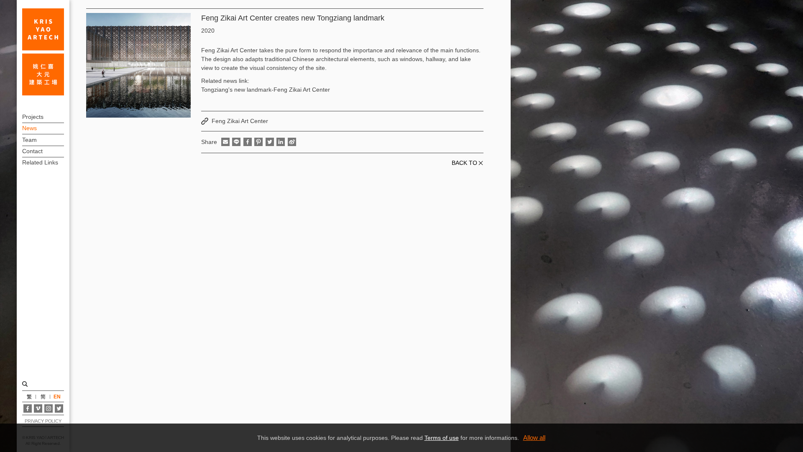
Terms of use (442, 437)
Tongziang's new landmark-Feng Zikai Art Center (265, 89)
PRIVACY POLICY (43, 421)
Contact (32, 151)
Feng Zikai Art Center (240, 121)
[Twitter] (59, 408)
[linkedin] (280, 142)
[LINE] (236, 142)
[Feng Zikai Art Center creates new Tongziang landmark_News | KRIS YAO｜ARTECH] (43, 51)
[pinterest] (258, 142)
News (29, 128)
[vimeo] (38, 408)
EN (57, 397)
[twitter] (270, 142)
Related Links (40, 162)
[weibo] (292, 142)
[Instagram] (48, 408)
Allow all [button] (534, 437)
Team (29, 139)
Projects (32, 116)
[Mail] (225, 142)
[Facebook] (27, 408)
